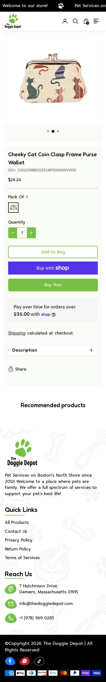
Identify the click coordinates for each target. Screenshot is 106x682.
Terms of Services (22, 558)
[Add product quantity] (31, 233)
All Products (17, 522)
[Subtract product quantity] (12, 233)
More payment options (53, 285)
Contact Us (16, 531)
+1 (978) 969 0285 (36, 618)
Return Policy (18, 549)
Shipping (17, 333)
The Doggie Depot (63, 643)
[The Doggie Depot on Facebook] (10, 661)
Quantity (16, 222)
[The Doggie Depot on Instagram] (25, 661)
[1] (13, 207)
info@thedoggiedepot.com (46, 604)
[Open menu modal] (97, 21)
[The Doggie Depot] (13, 21)
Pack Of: (17, 197)
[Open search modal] (75, 21)
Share (20, 369)
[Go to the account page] (65, 21)
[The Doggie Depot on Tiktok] (39, 661)
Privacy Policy (18, 540)
